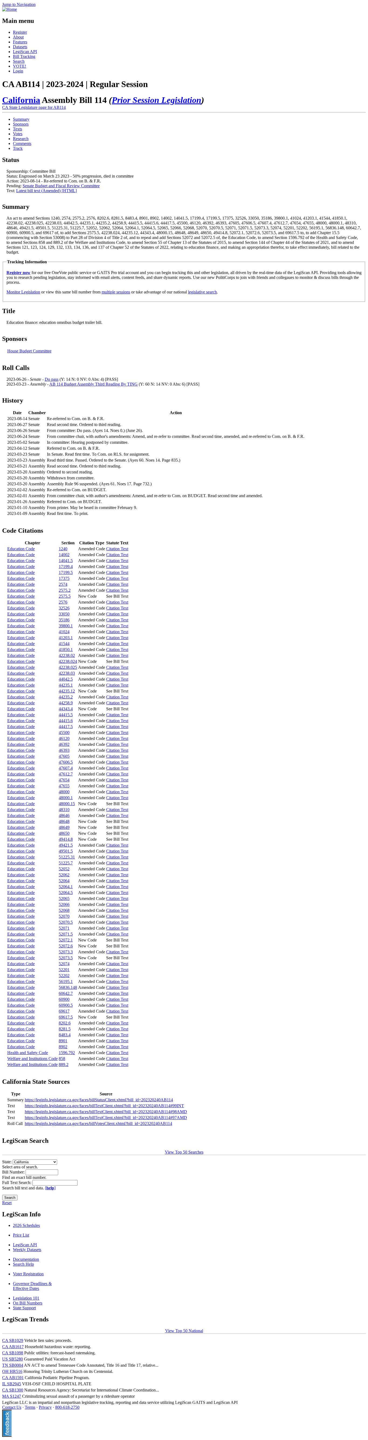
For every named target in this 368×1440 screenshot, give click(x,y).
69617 (64, 1011)
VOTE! (19, 66)
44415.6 (66, 720)
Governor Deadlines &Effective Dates (32, 1286)
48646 (64, 815)
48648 (64, 821)
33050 (64, 614)
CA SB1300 (12, 1390)
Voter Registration (28, 1274)
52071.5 (66, 934)
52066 (64, 904)
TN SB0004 (12, 1365)
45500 (64, 732)
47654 (64, 780)
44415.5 (66, 714)
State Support (24, 1308)
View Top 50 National (184, 1330)
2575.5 (65, 596)
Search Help (23, 1264)
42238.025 (68, 667)
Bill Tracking (24, 56)
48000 (64, 792)
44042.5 (66, 679)
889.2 (63, 1064)
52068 (64, 910)
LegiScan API (25, 51)
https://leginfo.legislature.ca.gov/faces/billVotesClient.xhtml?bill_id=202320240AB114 (98, 1123)
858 (62, 1058)
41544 (64, 643)
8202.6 (65, 1023)
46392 (64, 744)
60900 (64, 999)
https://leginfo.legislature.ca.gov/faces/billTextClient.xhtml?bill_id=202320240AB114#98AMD (106, 1111)
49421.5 (66, 845)
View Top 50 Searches (184, 1152)
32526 (64, 608)
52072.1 (66, 940)
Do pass (51, 379)
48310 (64, 809)
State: (7, 1161)
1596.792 (67, 1052)
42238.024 (68, 661)
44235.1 (66, 685)
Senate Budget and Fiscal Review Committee (61, 186)
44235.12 (67, 691)
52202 (64, 975)
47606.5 (66, 762)
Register (20, 32)
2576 (63, 602)
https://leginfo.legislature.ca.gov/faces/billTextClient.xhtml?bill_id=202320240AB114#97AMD (106, 1117)
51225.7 (66, 863)
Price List (21, 1235)
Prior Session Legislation (156, 100)
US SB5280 (12, 1359)
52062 (64, 875)
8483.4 (65, 1035)
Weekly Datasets (27, 1249)
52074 (64, 963)
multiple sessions (116, 292)
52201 (64, 969)
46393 (64, 750)
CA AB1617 (13, 1346)
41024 (64, 631)
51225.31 (67, 857)
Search (19, 61)
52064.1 (66, 886)
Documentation (26, 1259)
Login (18, 71)
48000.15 (67, 803)
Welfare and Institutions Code (32, 1058)
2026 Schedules (26, 1225)
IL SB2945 (11, 1384)
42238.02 (67, 655)
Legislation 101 (26, 1298)
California (21, 100)
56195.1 (66, 981)
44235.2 (66, 697)
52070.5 (66, 922)
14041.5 (66, 560)
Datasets (20, 46)
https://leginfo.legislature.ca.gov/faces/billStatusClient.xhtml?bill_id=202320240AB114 (99, 1100)
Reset (7, 1202)
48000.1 (66, 797)
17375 (64, 578)
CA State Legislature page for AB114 (34, 107)
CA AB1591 (13, 1377)
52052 (64, 869)
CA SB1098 (12, 1353)
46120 (64, 738)
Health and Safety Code (27, 1052)
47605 (64, 756)
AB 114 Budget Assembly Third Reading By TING (93, 384)
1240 (63, 548)
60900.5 (66, 1005)
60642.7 (66, 993)
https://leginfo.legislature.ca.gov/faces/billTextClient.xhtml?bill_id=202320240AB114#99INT (104, 1105)
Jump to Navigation (19, 4)
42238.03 (67, 673)
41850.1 (66, 649)
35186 (64, 620)
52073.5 (66, 958)
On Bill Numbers (27, 1303)
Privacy (45, 1407)
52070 (64, 916)
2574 (63, 584)
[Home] (9, 9)
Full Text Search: (17, 1182)
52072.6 (66, 946)
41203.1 (66, 637)
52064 (64, 880)
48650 (64, 833)
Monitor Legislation (23, 292)
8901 (63, 1041)
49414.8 (66, 839)
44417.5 (66, 726)
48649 (64, 827)
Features (20, 42)
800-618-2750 (67, 1407)
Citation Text (117, 548)
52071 (64, 928)
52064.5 (66, 892)
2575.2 (65, 590)
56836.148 (68, 987)
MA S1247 (11, 1396)
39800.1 (66, 626)
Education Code (21, 548)
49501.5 (66, 851)
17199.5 (66, 572)
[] (50, 1188)
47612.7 (66, 774)
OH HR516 (12, 1371)
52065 (64, 898)
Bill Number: (14, 1172)
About (18, 37)
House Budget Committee (29, 351)
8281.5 (65, 1029)
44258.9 (66, 703)
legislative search (202, 292)
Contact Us (11, 1407)
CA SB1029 (12, 1340)
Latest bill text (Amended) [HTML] (46, 190)
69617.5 (66, 1017)
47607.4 (66, 768)
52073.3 (66, 952)
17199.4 (66, 566)
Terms (30, 1407)
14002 (64, 554)
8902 (63, 1046)
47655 (64, 786)
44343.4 (66, 709)
